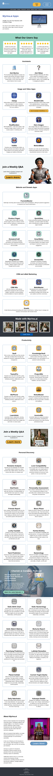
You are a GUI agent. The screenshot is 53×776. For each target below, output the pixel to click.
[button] (2, 327)
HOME (18, 9)
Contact (32, 774)
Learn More (39, 743)
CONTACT (40, 9)
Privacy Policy (22, 774)
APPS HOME (13, 9)
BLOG (28, 9)
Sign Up (36, 4)
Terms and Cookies (27, 774)
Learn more (47, 4)
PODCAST (23, 9)
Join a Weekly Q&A (12, 166)
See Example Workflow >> (39, 111)
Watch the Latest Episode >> (13, 592)
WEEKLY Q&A (34, 9)
